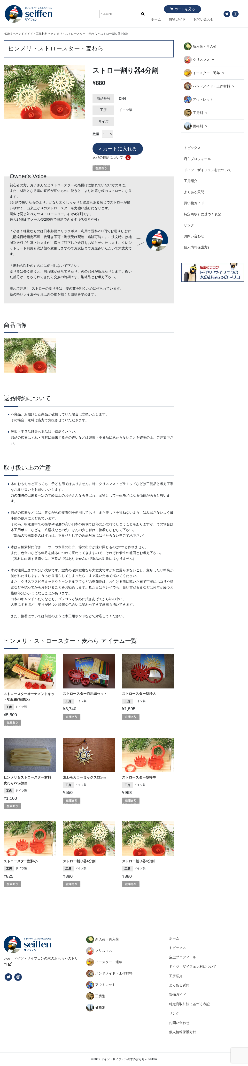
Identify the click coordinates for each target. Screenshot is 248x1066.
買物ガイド (177, 19)
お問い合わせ (204, 19)
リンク (189, 225)
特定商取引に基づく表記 (202, 214)
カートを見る (185, 9)
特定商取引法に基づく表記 (189, 1004)
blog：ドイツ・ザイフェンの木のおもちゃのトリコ (41, 961)
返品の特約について (108, 157)
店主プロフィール (197, 159)
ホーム (156, 19)
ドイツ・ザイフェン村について (207, 170)
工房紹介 (190, 181)
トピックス (192, 148)
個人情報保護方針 (197, 247)
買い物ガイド (194, 203)
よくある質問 (194, 192)
